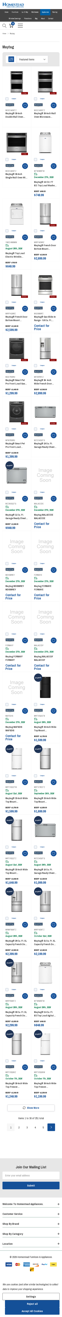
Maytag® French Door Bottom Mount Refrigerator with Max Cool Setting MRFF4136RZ (16, 318)
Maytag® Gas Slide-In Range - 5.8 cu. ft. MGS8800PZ (45, 318)
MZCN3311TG (10, 503)
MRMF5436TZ (10, 929)
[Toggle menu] (20, 25)
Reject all (32, 1304)
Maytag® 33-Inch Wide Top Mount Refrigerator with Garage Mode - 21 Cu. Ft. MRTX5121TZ (16, 871)
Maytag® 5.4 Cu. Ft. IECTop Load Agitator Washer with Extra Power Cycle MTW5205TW (45, 1014)
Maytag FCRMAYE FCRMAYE (42, 588)
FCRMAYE (38, 575)
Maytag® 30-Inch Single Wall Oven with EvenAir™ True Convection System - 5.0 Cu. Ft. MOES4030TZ (16, 176)
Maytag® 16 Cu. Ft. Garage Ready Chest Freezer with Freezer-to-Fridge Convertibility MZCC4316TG (44, 871)
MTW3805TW (39, 171)
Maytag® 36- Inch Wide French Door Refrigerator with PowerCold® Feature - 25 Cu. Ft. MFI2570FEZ (45, 382)
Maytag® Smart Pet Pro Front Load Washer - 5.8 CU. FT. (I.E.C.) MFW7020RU (15, 445)
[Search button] (4, 25)
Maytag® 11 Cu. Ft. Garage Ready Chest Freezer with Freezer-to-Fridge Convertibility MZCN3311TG (16, 516)
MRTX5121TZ (10, 858)
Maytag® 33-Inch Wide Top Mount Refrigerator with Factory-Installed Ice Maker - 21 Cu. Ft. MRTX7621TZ (45, 800)
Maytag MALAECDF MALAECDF (43, 658)
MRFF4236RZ (39, 242)
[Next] (51, 1127)
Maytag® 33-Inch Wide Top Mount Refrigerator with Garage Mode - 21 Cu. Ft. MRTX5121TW (16, 800)
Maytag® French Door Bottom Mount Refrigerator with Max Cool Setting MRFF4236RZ (45, 247)
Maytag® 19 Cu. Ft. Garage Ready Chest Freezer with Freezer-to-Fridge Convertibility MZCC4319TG (44, 445)
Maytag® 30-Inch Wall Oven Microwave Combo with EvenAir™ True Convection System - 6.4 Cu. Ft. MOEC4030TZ (45, 115)
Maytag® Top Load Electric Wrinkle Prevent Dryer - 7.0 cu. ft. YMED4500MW (16, 255)
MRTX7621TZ (39, 787)
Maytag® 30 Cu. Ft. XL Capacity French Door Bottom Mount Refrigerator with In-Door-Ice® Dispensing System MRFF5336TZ (16, 1014)
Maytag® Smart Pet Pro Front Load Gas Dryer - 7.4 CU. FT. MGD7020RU (15, 382)
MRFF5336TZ (10, 1001)
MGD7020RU (10, 377)
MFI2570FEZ (39, 377)
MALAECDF (38, 645)
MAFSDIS (9, 716)
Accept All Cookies (32, 1311)
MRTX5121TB (39, 716)
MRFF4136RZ (10, 313)
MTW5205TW (39, 1001)
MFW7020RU (10, 440)
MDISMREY (10, 575)
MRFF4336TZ (39, 929)
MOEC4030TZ (39, 110)
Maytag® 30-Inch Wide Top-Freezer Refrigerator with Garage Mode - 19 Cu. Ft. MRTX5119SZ (16, 1085)
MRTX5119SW (39, 1072)
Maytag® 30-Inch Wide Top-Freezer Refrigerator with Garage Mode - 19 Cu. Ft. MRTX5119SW (45, 1085)
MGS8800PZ (38, 313)
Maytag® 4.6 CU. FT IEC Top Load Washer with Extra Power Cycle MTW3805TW (44, 184)
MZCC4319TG (39, 440)
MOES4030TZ (10, 171)
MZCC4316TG (39, 858)
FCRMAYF (9, 645)
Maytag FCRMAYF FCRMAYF (14, 658)
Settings (31, 1296)
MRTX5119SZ (10, 1072)
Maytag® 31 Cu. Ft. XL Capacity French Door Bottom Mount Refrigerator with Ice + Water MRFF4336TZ (45, 942)
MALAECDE (39, 503)
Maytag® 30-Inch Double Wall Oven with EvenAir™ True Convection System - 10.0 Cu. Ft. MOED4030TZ (15, 115)
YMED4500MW (11, 242)
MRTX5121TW (11, 787)
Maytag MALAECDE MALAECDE (43, 516)
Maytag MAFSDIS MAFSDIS (13, 728)
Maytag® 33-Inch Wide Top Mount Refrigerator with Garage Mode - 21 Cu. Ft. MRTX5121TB (45, 728)
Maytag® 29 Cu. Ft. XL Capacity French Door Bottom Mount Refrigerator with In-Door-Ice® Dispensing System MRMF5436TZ (16, 942)
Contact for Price (41, 327)
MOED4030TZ (11, 110)
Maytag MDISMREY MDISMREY (14, 588)
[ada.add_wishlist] (25, 105)
